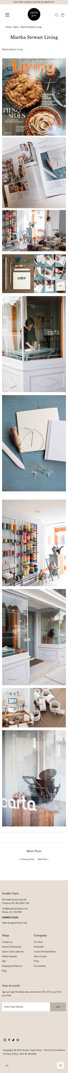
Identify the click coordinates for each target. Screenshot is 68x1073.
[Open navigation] (10, 14)
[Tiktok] (13, 1040)
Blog (4, 970)
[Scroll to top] (6, 1066)
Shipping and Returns (12, 966)
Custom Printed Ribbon (45, 951)
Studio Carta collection (13, 951)
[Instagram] (5, 1040)
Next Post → (43, 859)
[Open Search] (56, 15)
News (16, 27)
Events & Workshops (11, 946)
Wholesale (39, 946)
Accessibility (40, 966)
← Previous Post (27, 859)
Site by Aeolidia (28, 1053)
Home (9, 27)
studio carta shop (32, 1050)
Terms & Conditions (54, 1050)
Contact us (7, 942)
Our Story (38, 942)
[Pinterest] (9, 1040)
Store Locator (40, 956)
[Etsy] (18, 1040)
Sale (4, 961)
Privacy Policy (11, 1053)
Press (36, 961)
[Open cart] (62, 15)
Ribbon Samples (9, 956)
